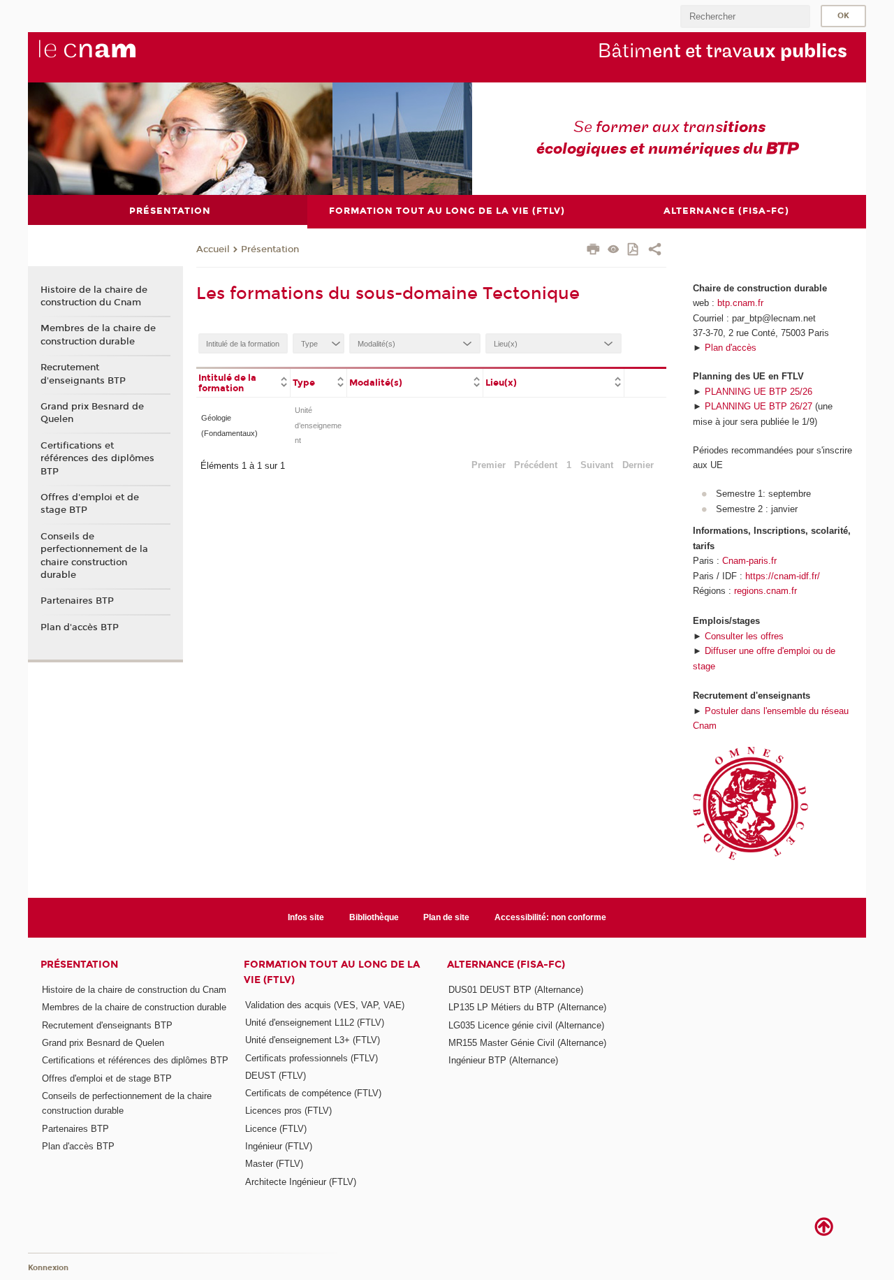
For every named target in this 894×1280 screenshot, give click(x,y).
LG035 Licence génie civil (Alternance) (526, 1025)
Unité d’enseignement (318, 425)
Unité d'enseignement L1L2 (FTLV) (314, 1022)
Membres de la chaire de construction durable (98, 335)
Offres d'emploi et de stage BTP (90, 504)
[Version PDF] (634, 250)
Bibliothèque (374, 917)
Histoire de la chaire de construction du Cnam (94, 296)
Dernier (638, 465)
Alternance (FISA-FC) (506, 964)
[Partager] (655, 251)
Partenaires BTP (77, 600)
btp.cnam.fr (740, 303)
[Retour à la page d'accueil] (110, 56)
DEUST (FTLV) (275, 1075)
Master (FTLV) (274, 1163)
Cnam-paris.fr (749, 560)
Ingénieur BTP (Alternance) (503, 1060)
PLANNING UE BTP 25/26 (758, 391)
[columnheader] (243, 382)
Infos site (306, 917)
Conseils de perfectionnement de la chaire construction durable (94, 556)
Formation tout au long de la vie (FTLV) (332, 972)
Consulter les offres (744, 636)
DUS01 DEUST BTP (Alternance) (515, 989)
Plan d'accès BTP (80, 627)
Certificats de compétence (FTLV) (313, 1093)
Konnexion (48, 1267)
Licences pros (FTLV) (288, 1110)
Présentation (270, 249)
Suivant (596, 465)
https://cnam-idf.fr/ (782, 576)
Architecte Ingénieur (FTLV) (300, 1182)
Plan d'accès (730, 347)
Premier (488, 465)
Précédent (535, 465)
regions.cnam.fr (765, 591)
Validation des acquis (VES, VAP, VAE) (324, 1005)
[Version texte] (614, 250)
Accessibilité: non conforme (550, 917)
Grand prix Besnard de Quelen (92, 413)
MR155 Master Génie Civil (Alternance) (527, 1043)
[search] (745, 16)
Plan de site (446, 917)
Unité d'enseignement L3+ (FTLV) (312, 1040)
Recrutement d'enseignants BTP (83, 374)
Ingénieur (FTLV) (278, 1146)
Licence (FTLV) (276, 1128)
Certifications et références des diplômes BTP (97, 458)
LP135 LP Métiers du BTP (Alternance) (527, 1007)
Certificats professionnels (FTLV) (311, 1058)
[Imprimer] (593, 251)
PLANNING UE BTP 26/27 (758, 406)
